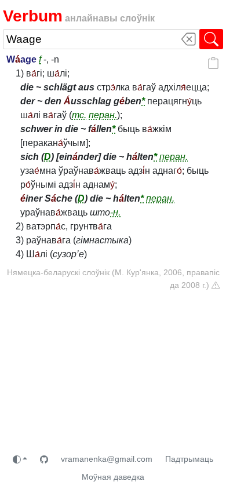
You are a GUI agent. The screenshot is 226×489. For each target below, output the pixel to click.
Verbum (33, 16)
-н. (115, 212)
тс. (79, 115)
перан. (103, 115)
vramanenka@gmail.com (106, 459)
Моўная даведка (113, 476)
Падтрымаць (189, 459)
